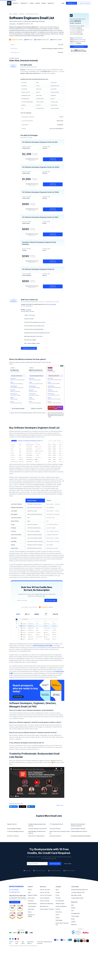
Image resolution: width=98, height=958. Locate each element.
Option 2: (72, 39)
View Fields (53, 304)
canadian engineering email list (41, 645)
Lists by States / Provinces (47, 909)
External (58, 909)
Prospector (31, 900)
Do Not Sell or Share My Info (62, 923)
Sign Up (30, 889)
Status (29, 912)
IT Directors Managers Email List (15, 831)
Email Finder (31, 909)
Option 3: (72, 41)
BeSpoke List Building (31, 915)
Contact (58, 892)
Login (63, 3)
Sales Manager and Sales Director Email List (37, 832)
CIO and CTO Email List (13, 836)
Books (72, 919)
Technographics (32, 906)
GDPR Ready (59, 920)
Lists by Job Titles (44, 892)
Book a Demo (67, 863)
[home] (9, 3)
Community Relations (61, 906)
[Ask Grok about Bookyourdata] (81, 941)
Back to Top (59, 805)
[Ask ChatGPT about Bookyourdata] (75, 941)
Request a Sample (32, 895)
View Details (28, 309)
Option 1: (72, 37)
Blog (72, 905)
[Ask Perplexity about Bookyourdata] (78, 941)
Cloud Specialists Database (14, 828)
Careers (58, 917)
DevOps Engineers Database (78, 828)
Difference (78, 43)
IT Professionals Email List (56, 824)
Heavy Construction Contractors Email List (60, 832)
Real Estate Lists (44, 906)
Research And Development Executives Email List (78, 825)
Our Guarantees (60, 900)
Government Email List (55, 836)
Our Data (37, 3)
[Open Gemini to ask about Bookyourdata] (87, 941)
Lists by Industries (44, 898)
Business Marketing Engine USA (79, 889)
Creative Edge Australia (77, 898)
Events (57, 914)
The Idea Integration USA (77, 892)
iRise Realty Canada (76, 895)
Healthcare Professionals (46, 903)
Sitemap (73, 921)
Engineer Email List (12, 824)
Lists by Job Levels (45, 889)
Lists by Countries (44, 900)
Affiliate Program (60, 903)
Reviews (44, 3)
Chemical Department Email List (79, 831)
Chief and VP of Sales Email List (36, 836)
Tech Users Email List (55, 828)
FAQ (72, 910)
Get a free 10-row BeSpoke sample (55, 408)
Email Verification (32, 903)
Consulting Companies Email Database (80, 836)
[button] (15, 3)
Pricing (31, 3)
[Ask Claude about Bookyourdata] (84, 941)
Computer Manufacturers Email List (37, 828)
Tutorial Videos (75, 916)
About (57, 889)
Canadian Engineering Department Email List (37, 825)
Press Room (59, 912)
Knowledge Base (75, 913)
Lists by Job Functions (46, 895)
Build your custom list (36, 408)
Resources (74, 924)
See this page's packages (18, 408)
